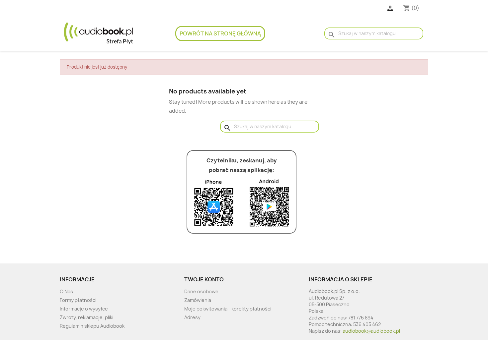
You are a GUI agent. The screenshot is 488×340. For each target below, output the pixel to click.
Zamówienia (197, 300)
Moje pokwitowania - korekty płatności (227, 309)
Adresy (192, 317)
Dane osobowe (201, 291)
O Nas (66, 291)
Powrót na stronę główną (220, 33)
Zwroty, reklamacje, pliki (86, 317)
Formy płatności (78, 300)
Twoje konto (204, 279)
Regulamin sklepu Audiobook (92, 326)
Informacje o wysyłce (84, 309)
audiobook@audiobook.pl (371, 331)
